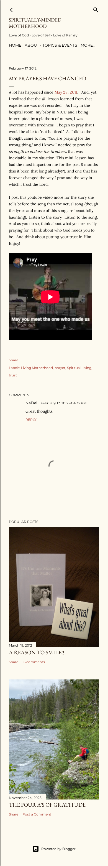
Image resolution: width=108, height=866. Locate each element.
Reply (31, 420)
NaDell (31, 402)
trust (13, 375)
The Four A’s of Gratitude (47, 804)
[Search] (95, 8)
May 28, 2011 (66, 92)
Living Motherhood (37, 368)
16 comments (33, 662)
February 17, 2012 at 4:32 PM (63, 403)
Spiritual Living (79, 368)
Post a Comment (36, 814)
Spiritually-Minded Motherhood (35, 23)
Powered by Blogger (58, 849)
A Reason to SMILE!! (36, 652)
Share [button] (13, 360)
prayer (60, 368)
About (32, 45)
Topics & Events (59, 45)
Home (15, 45)
